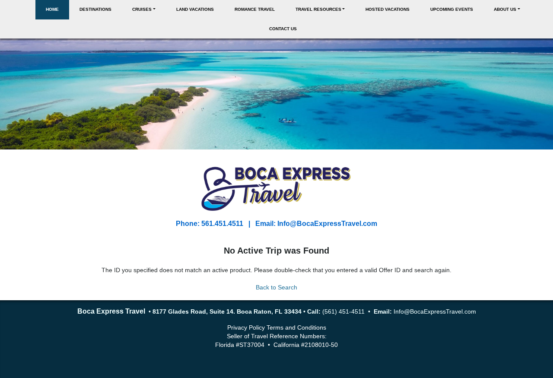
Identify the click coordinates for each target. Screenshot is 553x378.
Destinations (95, 9)
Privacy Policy (246, 327)
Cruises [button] (142, 9)
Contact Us (283, 28)
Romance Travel (255, 9)
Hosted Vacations (387, 9)
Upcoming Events (451, 9)
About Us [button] (505, 9)
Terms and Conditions (296, 327)
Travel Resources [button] (318, 9)
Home (52, 9)
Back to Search (276, 287)
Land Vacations (195, 9)
